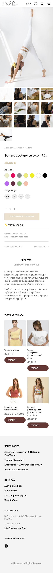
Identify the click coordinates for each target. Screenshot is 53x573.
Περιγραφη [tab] (26, 260)
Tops (20, 148)
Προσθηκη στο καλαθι (22, 216)
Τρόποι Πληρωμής (14, 460)
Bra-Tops (28, 148)
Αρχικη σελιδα (10, 148)
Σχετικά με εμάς (13, 486)
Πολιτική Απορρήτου (15, 495)
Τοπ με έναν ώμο (11, 350)
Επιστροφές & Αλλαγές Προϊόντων (23, 464)
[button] (28, 3)
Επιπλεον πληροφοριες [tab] (26, 265)
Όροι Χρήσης (11, 500)
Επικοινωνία (10, 490)
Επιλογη (12, 360)
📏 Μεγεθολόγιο (13, 225)
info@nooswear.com (15, 528)
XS (7, 196)
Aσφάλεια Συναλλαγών (16, 469)
